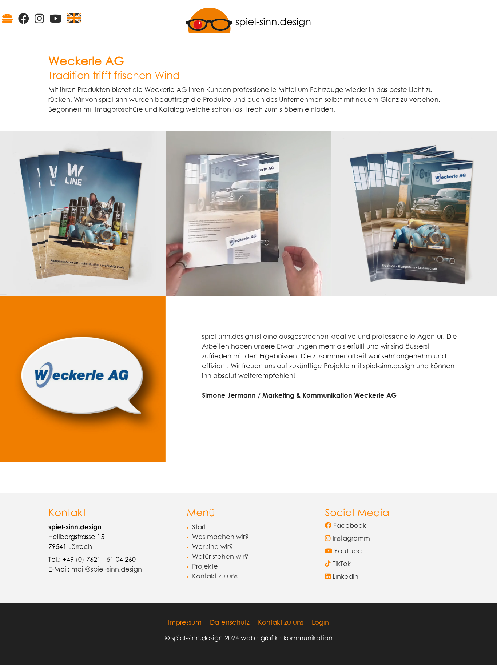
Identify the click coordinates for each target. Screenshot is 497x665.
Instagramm (350, 539)
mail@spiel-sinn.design (106, 570)
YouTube (347, 552)
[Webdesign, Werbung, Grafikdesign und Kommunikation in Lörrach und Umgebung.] (248, 20)
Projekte (205, 567)
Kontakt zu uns (215, 577)
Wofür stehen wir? (220, 557)
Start (199, 528)
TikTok (341, 564)
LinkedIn (344, 577)
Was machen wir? (220, 537)
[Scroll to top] (480, 648)
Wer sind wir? (212, 547)
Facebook (348, 526)
